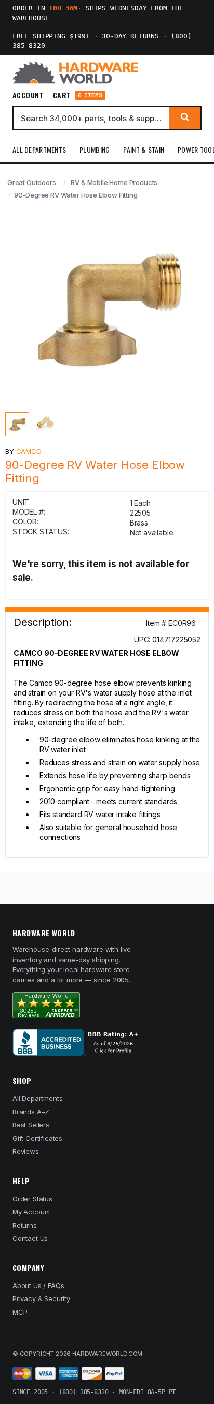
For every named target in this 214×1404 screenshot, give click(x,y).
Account (28, 95)
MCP (20, 1312)
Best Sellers (30, 1125)
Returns (24, 1225)
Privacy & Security (41, 1298)
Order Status (32, 1199)
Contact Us (30, 1238)
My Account (31, 1212)
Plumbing (94, 149)
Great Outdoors (31, 182)
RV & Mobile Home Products (114, 182)
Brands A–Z (30, 1112)
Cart (77, 95)
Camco (29, 451)
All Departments (39, 149)
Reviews (25, 1151)
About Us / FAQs (38, 1285)
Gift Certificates (37, 1138)
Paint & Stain (143, 149)
